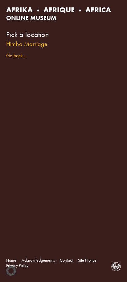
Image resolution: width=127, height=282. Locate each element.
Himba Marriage (26, 44)
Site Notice (87, 260)
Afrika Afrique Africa (58, 9)
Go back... (16, 55)
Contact (66, 260)
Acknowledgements (38, 260)
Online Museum (31, 18)
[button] (11, 271)
